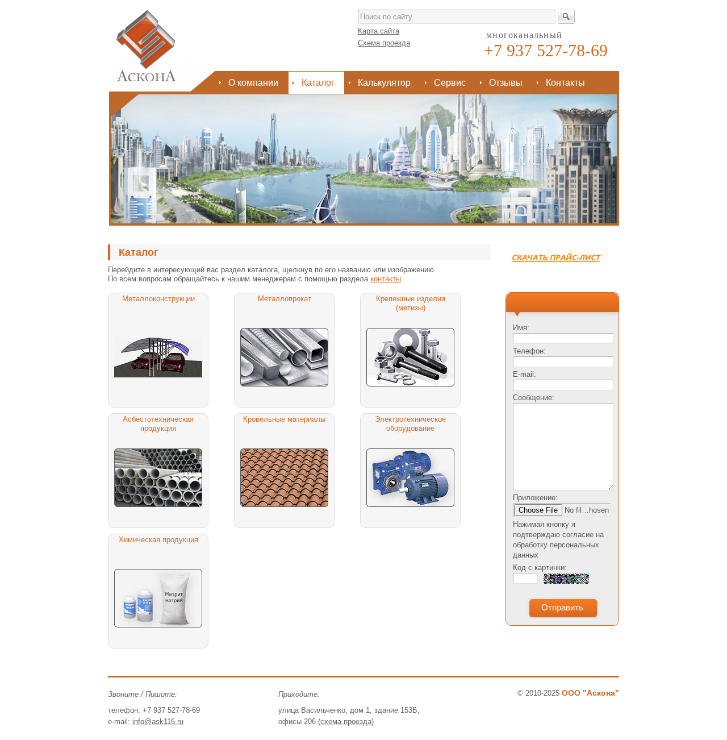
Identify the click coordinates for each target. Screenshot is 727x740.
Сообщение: (533, 397)
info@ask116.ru (157, 721)
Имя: (521, 327)
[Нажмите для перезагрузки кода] (566, 578)
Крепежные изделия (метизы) (410, 303)
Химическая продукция (158, 539)
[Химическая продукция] (158, 598)
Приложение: (535, 497)
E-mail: (524, 374)
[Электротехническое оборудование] (410, 478)
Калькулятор (384, 83)
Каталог (318, 83)
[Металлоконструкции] (158, 357)
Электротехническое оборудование (410, 424)
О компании (253, 83)
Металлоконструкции (158, 298)
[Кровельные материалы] (284, 478)
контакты (385, 279)
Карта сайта (378, 31)
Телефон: (529, 351)
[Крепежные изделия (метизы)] (410, 357)
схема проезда (345, 721)
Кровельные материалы (284, 419)
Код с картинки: (540, 567)
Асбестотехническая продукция (158, 424)
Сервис (450, 83)
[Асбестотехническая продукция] (158, 478)
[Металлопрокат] (284, 357)
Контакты (565, 83)
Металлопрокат (284, 298)
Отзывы (506, 83)
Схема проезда (384, 43)
